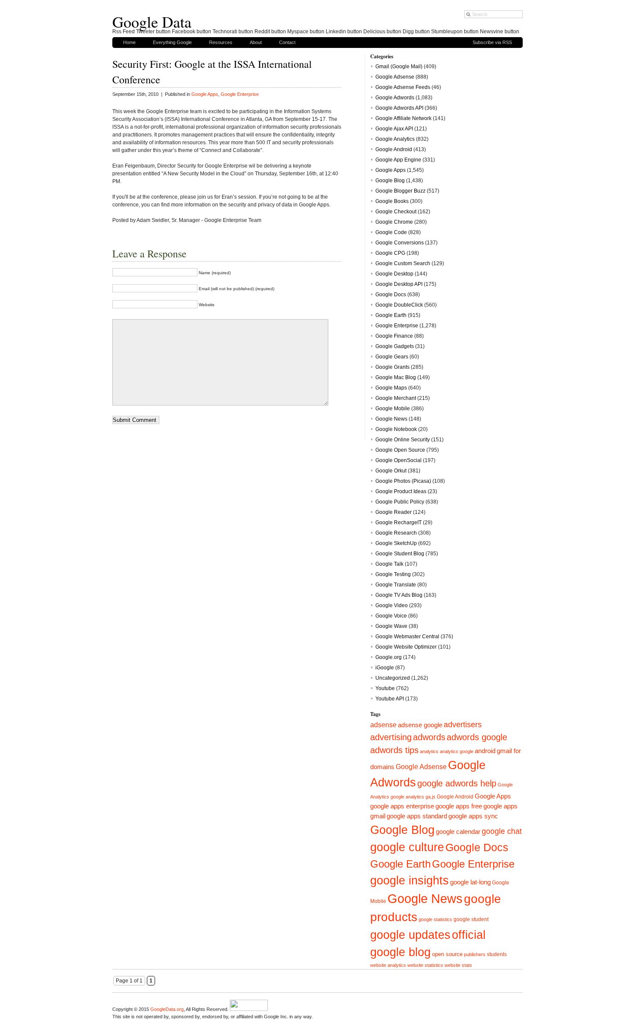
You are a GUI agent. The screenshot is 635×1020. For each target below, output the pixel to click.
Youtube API (389, 699)
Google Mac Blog (395, 377)
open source (447, 954)
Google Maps (391, 388)
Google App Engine (398, 160)
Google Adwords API (399, 108)
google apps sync (473, 816)
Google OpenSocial (398, 460)
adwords (429, 737)
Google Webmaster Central (407, 637)
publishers (475, 954)
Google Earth (390, 315)
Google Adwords (394, 98)
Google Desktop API (398, 284)
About (256, 42)
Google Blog (390, 180)
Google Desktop (394, 274)
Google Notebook (396, 429)
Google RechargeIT (398, 523)
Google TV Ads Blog (398, 595)
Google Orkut (390, 471)
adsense (383, 725)
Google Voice (391, 616)
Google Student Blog (399, 554)
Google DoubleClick (399, 305)
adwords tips (394, 750)
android (485, 751)
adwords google (477, 737)
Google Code (391, 232)
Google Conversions (399, 243)
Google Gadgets (394, 346)
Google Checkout (395, 212)
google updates (410, 934)
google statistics (435, 919)
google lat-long (470, 882)
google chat (502, 831)
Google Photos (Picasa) (403, 481)
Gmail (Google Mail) (398, 66)
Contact (287, 42)
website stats (458, 965)
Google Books (392, 201)
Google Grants (392, 367)
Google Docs (390, 294)
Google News (391, 419)
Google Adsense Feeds (402, 87)
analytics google (456, 751)
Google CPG (390, 253)
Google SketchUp (396, 543)
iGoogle (384, 668)
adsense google (420, 725)
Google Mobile (392, 408)
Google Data (151, 21)
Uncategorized (392, 678)
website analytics (388, 965)
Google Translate (395, 585)
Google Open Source (400, 450)
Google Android (393, 149)
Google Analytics (395, 139)
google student (471, 919)
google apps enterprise (402, 806)
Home (129, 42)
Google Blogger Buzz (400, 191)
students (497, 954)
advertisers (463, 724)
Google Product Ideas (400, 491)
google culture (407, 847)
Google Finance (394, 336)
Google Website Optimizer (406, 647)
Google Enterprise (240, 94)
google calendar (458, 831)
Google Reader (393, 512)
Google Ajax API (394, 129)
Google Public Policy (399, 502)
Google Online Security (402, 440)
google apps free (458, 806)
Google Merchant (395, 398)
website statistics (425, 965)
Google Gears (391, 357)
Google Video (391, 605)
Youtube (385, 688)
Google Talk (389, 564)
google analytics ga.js (413, 796)
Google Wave (391, 626)
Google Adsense (394, 77)
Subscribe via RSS (492, 42)
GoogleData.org (167, 1009)
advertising (391, 737)
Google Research (396, 533)
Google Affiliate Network (403, 118)
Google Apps (204, 94)
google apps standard (417, 816)
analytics (429, 751)
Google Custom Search (402, 263)
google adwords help (456, 783)
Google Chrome (394, 222)
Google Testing (393, 574)
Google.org (388, 657)
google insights (409, 880)
